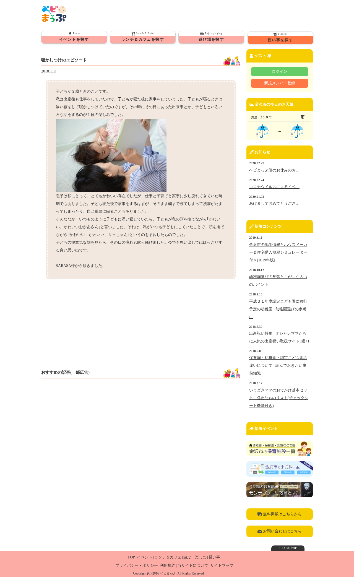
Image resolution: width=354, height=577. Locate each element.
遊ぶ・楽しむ (195, 557)
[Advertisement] (93, 324)
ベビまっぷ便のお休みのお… (274, 170)
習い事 (214, 557)
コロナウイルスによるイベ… (274, 187)
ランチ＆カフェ (167, 557)
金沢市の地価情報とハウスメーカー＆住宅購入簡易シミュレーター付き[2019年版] (278, 252)
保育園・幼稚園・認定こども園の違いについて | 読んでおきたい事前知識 (278, 365)
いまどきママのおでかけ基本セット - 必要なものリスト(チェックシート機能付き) (278, 398)
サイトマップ (221, 565)
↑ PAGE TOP (288, 548)
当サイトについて (192, 565)
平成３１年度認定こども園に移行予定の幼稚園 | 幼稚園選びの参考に (278, 309)
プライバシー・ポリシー (136, 565)
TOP (131, 557)
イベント (144, 557)
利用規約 (167, 565)
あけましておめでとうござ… (274, 203)
